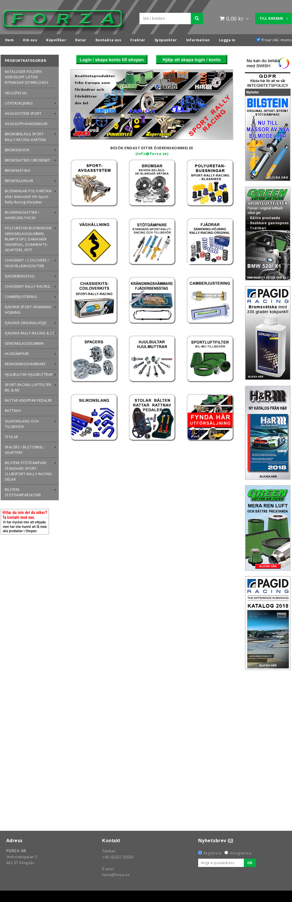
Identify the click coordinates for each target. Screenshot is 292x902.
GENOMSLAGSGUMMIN (24, 343)
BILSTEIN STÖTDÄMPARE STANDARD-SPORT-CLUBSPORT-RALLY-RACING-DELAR (29, 471)
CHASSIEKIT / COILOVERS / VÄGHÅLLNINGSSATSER (27, 263)
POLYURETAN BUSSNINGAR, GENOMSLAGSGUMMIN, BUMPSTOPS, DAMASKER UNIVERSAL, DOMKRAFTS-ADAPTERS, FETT (28, 239)
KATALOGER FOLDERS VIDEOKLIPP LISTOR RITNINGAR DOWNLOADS (26, 77)
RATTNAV (13, 410)
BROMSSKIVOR (17, 150)
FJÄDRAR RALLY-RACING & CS (29, 333)
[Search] (197, 18)
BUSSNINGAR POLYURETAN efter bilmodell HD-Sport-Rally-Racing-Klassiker (28, 196)
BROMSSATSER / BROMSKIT (27, 160)
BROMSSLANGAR (19, 180)
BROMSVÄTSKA (17, 170)
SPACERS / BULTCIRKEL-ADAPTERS (24, 450)
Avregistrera (241, 853)
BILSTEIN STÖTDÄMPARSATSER (23, 492)
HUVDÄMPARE (17, 353)
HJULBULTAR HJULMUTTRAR (29, 374)
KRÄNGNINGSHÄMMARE (25, 364)
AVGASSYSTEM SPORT (23, 113)
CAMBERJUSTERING (21, 296)
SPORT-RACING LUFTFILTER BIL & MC (28, 387)
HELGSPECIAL (16, 93)
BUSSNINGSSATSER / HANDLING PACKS (22, 215)
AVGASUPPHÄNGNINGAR (26, 123)
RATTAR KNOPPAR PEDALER (28, 400)
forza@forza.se (115, 875)
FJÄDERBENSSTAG (20, 276)
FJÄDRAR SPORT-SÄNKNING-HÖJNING (28, 310)
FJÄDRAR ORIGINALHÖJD (26, 323)
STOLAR (11, 436)
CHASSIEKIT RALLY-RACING (27, 286)
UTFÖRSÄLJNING (19, 103)
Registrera (213, 853)
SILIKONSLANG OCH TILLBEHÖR (22, 424)
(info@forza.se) (151, 153)
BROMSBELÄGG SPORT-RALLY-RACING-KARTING (25, 137)
